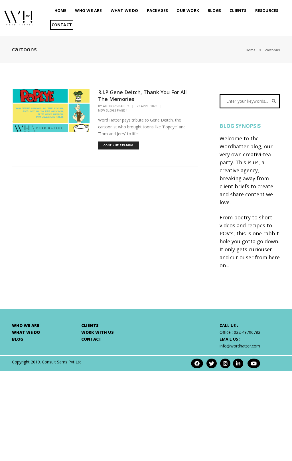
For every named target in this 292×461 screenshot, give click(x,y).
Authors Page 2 (116, 106)
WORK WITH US (97, 332)
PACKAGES (157, 10)
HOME (60, 10)
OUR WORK (188, 10)
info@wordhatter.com (240, 346)
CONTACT (62, 24)
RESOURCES (267, 10)
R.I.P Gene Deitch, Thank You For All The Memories (142, 95)
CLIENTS (238, 10)
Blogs (214, 10)
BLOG (17, 339)
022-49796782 (247, 332)
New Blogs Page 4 (112, 110)
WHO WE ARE (88, 10)
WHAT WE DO (124, 10)
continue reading (118, 145)
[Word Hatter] (18, 17)
